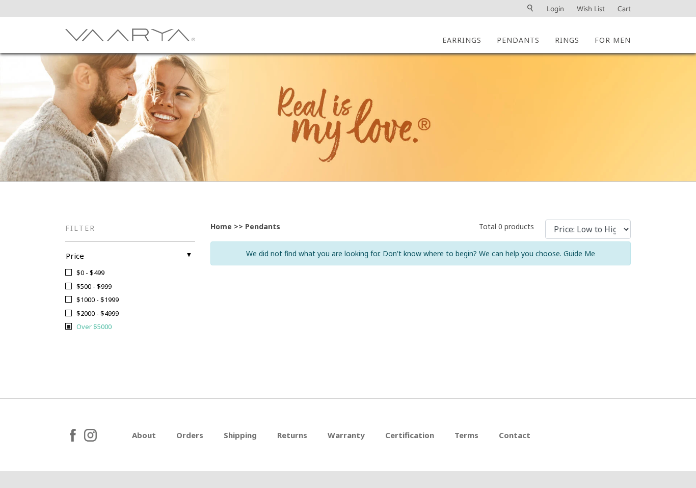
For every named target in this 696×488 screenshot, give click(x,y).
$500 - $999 (94, 286)
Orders (189, 435)
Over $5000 (94, 326)
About (144, 435)
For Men (613, 40)
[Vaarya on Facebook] (73, 435)
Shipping (240, 435)
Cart (624, 8)
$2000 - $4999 (97, 313)
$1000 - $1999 (97, 299)
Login (555, 8)
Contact (514, 435)
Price (75, 256)
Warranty (346, 435)
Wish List (591, 8)
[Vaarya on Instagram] (104, 435)
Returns (292, 435)
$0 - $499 (90, 272)
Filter (80, 228)
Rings (567, 40)
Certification (409, 435)
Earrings (461, 40)
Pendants (518, 40)
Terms (466, 435)
